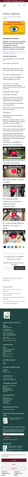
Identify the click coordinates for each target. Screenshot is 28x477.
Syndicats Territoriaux (8, 356)
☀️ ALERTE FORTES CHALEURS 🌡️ (10, 303)
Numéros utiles (6, 397)
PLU (3, 352)
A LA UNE (12, 17)
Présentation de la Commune (9, 385)
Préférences (14, 468)
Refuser (14, 464)
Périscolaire (5, 369)
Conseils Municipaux (7, 350)
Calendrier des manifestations (9, 379)
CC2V (4, 355)
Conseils (4, 370)
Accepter (14, 460)
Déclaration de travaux (8, 354)
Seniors (4, 362)
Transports (5, 402)
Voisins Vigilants (6, 403)
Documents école (6, 372)
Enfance (4, 363)
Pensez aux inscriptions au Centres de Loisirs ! (14, 301)
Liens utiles (5, 391)
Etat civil (5, 348)
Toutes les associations (8, 378)
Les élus (4, 347)
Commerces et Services (8, 398)
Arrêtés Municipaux (7, 351)
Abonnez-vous (19, 268)
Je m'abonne (7, 437)
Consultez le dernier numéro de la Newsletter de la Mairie (16, 418)
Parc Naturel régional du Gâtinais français (14, 450)
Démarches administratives (9, 349)
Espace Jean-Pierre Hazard (8, 409)
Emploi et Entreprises (7, 399)
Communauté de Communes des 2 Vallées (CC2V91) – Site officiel (15, 446)
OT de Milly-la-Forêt (7, 389)
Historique (5, 386)
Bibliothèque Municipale (8, 390)
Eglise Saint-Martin (7, 388)
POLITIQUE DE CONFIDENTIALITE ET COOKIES (5, 473)
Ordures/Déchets (6, 401)
